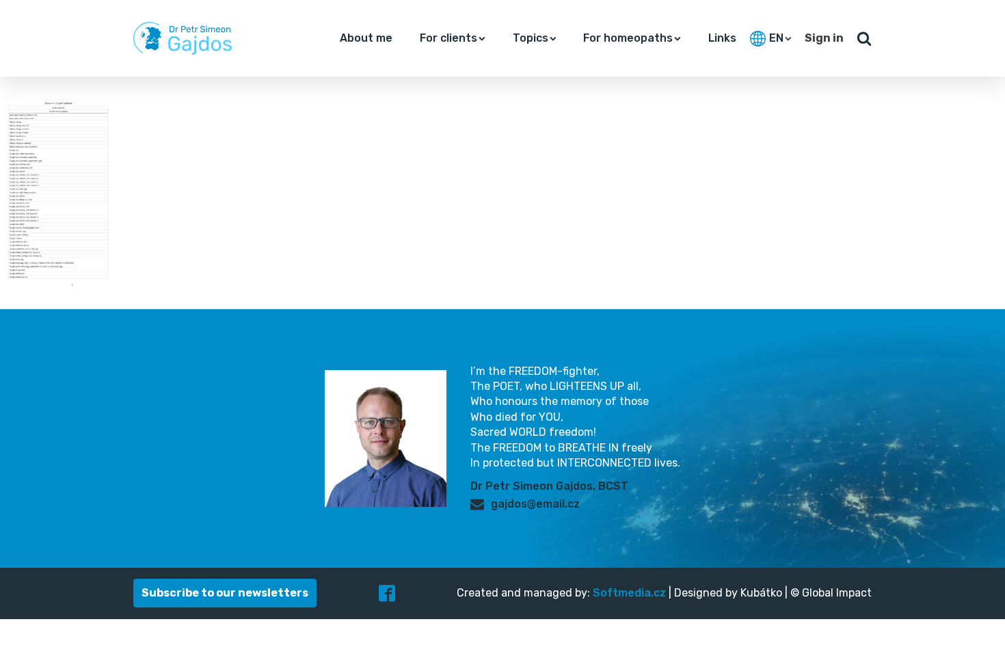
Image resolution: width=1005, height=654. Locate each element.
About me (366, 37)
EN (776, 37)
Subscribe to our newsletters (225, 592)
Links (722, 37)
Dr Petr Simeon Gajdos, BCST (549, 486)
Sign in (824, 37)
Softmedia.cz (629, 592)
